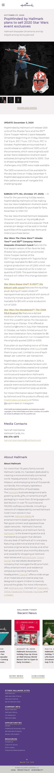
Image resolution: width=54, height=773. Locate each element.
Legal (13, 770)
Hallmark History (11, 712)
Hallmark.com (29, 557)
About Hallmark (11, 709)
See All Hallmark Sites (12, 702)
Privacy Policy (23, 770)
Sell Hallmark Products (13, 731)
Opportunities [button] (13, 723)
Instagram (42, 588)
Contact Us (9, 742)
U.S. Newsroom (10, 715)
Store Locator (10, 747)
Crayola (23, 574)
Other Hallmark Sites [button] (17, 690)
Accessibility (37, 770)
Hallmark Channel (11, 699)
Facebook (16, 591)
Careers (7, 726)
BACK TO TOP (27, 762)
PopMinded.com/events (16, 400)
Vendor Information (12, 734)
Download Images (27, 108)
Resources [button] (11, 739)
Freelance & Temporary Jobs (15, 728)
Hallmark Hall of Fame (13, 696)
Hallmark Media (23, 516)
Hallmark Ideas (10, 718)
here (37, 349)
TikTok (7, 591)
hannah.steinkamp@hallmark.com (22, 440)
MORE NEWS (16, 676)
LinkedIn (8, 595)
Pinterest (28, 591)
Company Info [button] (12, 707)
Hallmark (13, 492)
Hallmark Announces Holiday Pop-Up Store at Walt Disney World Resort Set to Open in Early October (27, 656)
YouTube (38, 591)
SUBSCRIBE (38, 676)
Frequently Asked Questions (15, 750)
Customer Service (11, 745)
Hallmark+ (9, 533)
